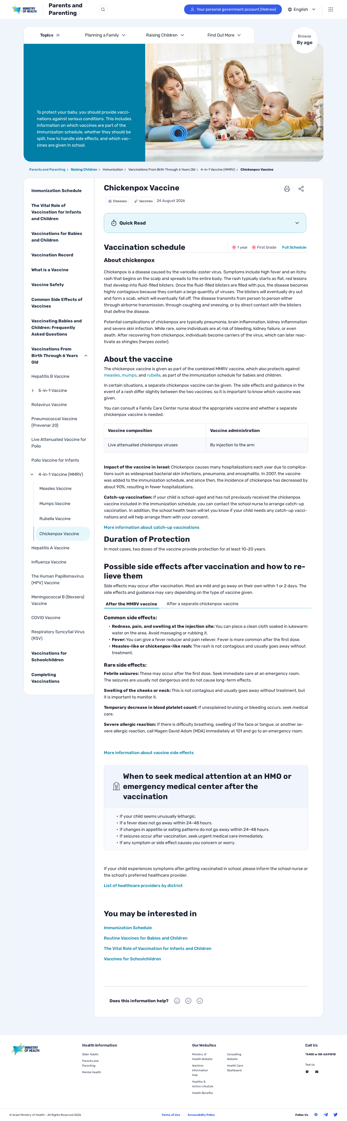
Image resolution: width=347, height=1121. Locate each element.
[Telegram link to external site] (326, 1115)
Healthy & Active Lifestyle (202, 1084)
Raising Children (162, 35)
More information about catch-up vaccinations (151, 527)
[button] (117, 201)
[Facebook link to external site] (316, 1115)
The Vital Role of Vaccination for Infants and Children (56, 212)
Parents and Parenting (65, 9)
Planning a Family (102, 35)
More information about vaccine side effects (149, 752)
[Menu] (331, 9)
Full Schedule (294, 247)
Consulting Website (234, 1057)
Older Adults (90, 1054)
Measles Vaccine (55, 488)
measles (112, 375)
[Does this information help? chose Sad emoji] (199, 1000)
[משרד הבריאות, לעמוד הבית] (27, 9)
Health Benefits (202, 1093)
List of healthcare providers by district (143, 885)
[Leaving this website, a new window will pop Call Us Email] (317, 1072)
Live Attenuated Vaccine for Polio (58, 443)
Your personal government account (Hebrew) (236, 9)
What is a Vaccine (49, 269)
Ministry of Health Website (202, 1057)
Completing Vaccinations (45, 678)
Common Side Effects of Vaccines (56, 303)
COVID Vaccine (45, 617)
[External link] (25, 1049)
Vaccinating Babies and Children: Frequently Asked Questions (56, 327)
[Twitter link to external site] (336, 1115)
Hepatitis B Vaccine (50, 376)
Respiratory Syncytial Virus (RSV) (58, 635)
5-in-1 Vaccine (52, 390)
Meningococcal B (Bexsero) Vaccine (57, 600)
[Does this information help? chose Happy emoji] (177, 1000)
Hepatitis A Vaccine (50, 547)
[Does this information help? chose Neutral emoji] (188, 1000)
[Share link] (301, 188)
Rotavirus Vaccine (49, 404)
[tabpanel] (206, 674)
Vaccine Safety (47, 284)
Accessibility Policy (201, 1115)
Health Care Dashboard (235, 1068)
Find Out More (220, 35)
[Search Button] (103, 9)
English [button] (301, 9)
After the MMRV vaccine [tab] (131, 604)
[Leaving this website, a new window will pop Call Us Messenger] (307, 1072)
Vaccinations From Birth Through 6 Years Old (54, 355)
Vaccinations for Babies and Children (56, 237)
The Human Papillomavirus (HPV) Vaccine (57, 579)
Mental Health (91, 1072)
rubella (154, 375)
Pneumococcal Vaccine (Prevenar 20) (54, 422)
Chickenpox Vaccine (59, 533)
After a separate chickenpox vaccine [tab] (202, 603)
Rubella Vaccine (55, 518)
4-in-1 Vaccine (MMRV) (60, 474)
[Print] (287, 188)
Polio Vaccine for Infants (55, 460)
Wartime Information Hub (200, 1070)
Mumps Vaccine (54, 503)
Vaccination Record (52, 255)
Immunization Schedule (56, 190)
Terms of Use (171, 1115)
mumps (129, 375)
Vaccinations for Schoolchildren (49, 656)
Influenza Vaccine (48, 562)
